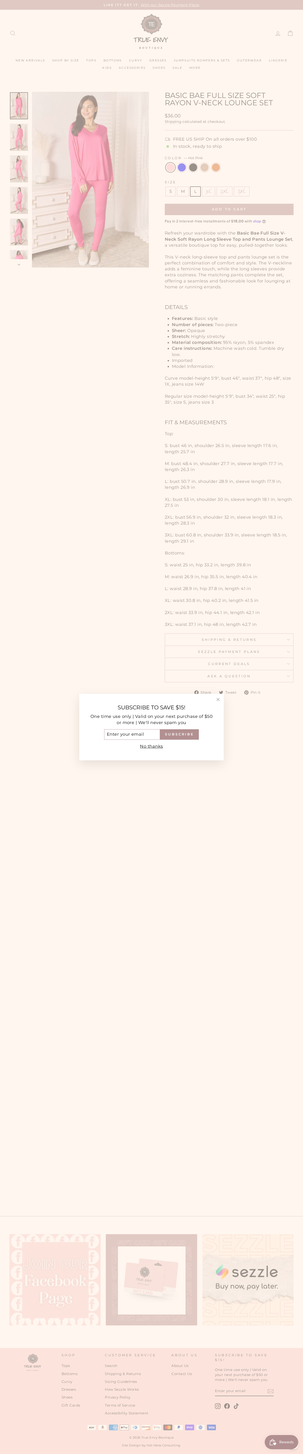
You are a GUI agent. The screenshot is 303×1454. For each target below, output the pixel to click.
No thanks (151, 746)
